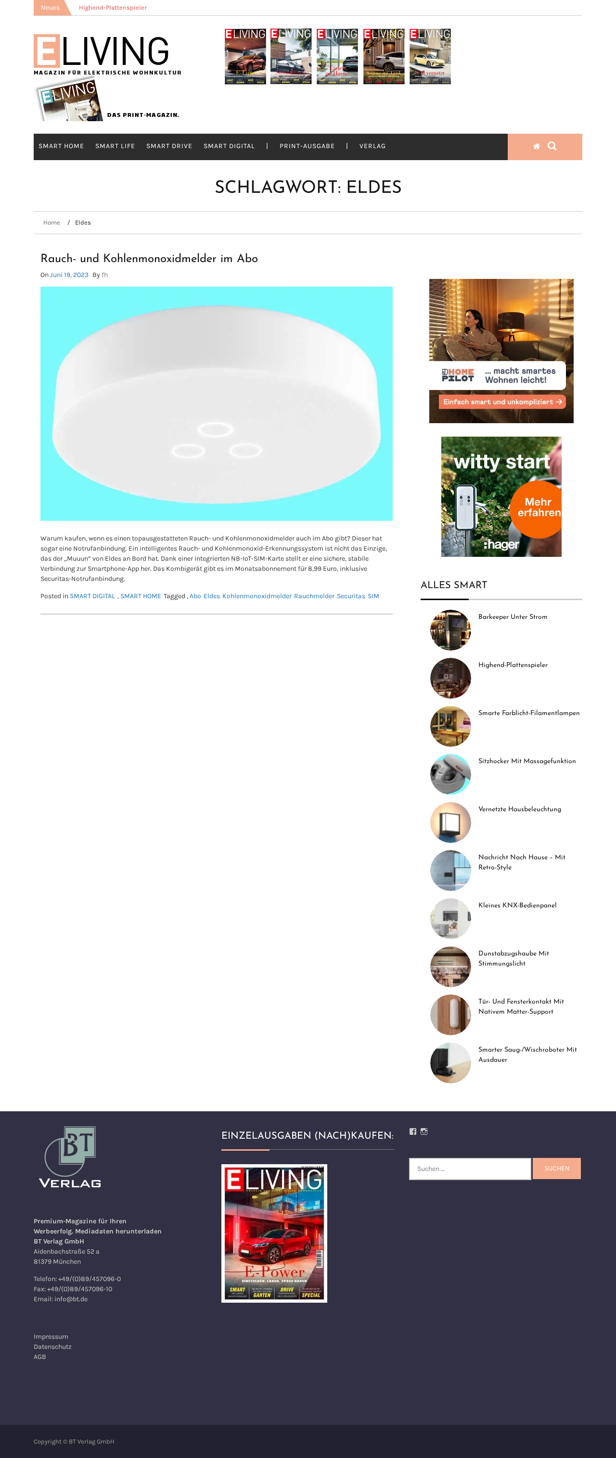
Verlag (372, 146)
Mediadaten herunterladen (118, 1231)
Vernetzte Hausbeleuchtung (519, 809)
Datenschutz (53, 1347)
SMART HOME (61, 146)
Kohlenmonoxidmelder (257, 596)
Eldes (212, 596)
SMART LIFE (115, 146)
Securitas (351, 596)
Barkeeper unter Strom (513, 617)
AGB (40, 1357)
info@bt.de (71, 1299)
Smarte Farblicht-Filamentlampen (529, 713)
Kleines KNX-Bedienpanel (517, 905)
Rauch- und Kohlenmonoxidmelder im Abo (149, 259)
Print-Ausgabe (307, 146)
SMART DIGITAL (229, 146)
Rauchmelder (314, 596)
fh (105, 275)
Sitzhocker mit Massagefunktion (527, 761)
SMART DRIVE (169, 146)
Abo (195, 596)
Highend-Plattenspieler (513, 665)
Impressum (51, 1336)
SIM (373, 596)
